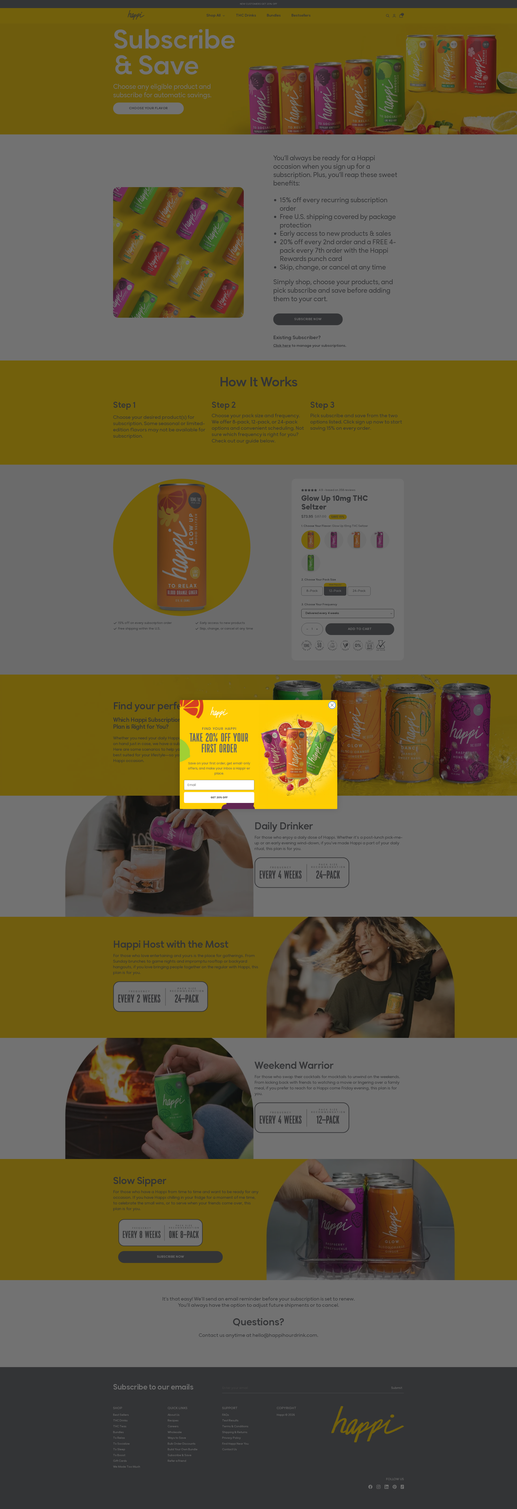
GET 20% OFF (219, 797)
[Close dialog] (332, 705)
